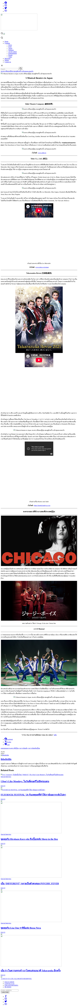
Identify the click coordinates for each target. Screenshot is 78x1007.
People (10, 55)
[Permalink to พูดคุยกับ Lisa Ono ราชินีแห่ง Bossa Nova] (31, 921)
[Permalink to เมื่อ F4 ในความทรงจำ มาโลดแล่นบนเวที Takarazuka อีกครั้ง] (31, 966)
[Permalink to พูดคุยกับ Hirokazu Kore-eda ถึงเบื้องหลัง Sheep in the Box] (31, 833)
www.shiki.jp (42, 153)
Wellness (11, 50)
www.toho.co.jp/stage (42, 267)
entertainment (5, 748)
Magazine (7, 58)
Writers (7, 60)
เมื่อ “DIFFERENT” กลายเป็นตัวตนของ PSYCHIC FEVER (30, 883)
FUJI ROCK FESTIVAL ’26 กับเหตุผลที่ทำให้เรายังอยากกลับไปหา (33, 794)
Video (10, 57)
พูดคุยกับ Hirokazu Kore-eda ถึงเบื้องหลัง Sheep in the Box (29, 839)
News (10, 45)
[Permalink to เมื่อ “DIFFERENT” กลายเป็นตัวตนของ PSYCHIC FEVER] (31, 877)
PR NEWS (8, 987)
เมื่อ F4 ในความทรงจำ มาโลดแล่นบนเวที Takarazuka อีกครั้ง (31, 970)
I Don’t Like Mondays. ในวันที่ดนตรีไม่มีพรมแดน (25, 781)
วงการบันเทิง (23, 748)
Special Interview (6, 776)
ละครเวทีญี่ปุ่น (14, 748)
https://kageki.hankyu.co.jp (42, 505)
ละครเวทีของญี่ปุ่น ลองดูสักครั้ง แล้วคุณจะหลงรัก (17, 71)
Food (10, 46)
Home (6, 41)
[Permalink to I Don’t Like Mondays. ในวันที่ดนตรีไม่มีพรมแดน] (32, 774)
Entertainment (12, 53)
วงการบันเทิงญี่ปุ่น (34, 748)
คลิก (55, 735)
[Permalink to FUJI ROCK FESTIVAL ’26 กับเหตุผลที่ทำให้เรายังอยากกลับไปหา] (23, 790)
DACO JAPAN (9, 982)
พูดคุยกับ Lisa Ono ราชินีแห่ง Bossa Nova (21, 928)
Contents (7, 43)
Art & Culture (12, 52)
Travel (10, 48)
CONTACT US (9, 983)
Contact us (8, 62)
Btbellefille (6, 759)
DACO (3, 786)
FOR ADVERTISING (11, 985)
